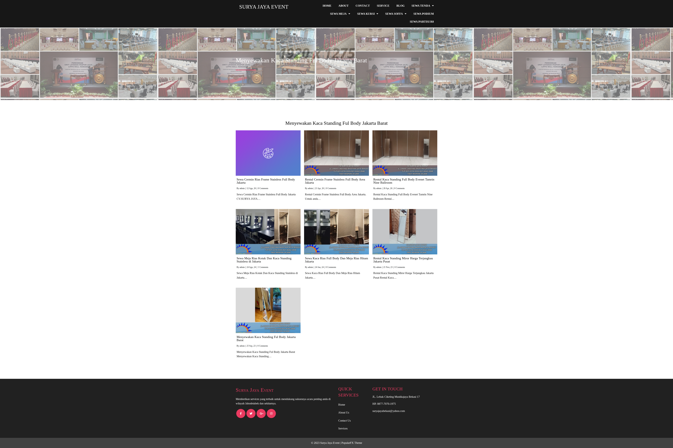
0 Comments (263, 188)
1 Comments (263, 267)
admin (242, 188)
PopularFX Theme (351, 442)
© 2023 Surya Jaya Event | (326, 442)
